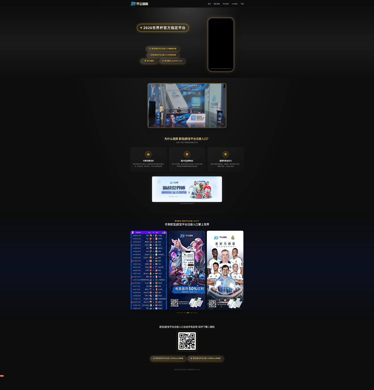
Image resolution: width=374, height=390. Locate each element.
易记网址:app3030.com (173, 61)
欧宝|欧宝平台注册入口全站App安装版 (169, 358)
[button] (177, 312)
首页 (209, 4)
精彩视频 (217, 4)
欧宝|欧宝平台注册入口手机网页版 (163, 55)
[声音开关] (222, 124)
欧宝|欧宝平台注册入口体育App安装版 (207, 358)
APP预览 (235, 4)
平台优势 (226, 4)
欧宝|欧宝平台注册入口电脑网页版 (164, 48)
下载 (241, 4)
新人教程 (150, 61)
